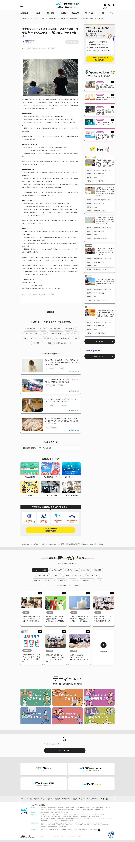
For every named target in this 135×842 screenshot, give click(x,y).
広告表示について (49, 799)
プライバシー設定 (74, 799)
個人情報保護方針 (77, 836)
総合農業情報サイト (85, 816)
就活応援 (63, 13)
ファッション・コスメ (30, 333)
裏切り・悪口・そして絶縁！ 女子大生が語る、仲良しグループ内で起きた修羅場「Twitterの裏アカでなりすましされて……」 (62, 362)
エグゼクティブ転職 (89, 823)
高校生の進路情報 (45, 812)
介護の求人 (43, 826)
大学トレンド (45, 48)
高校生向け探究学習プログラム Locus (59, 812)
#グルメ (58, 405)
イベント (112, 13)
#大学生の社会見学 (56, 570)
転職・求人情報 (80, 807)
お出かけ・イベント (56, 333)
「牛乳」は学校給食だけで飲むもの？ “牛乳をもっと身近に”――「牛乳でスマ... (79, 619)
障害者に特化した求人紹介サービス (66, 809)
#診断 (99, 580)
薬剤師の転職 (61, 824)
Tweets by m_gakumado (92, 350)
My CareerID (69, 818)
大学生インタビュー (37, 338)
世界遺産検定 (76, 816)
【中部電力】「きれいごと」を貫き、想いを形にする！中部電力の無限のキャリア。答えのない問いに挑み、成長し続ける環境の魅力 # (105, 191)
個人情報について (36, 799)
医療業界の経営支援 (52, 826)
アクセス (48, 836)
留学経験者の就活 (52, 807)
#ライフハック (49, 405)
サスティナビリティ (56, 836)
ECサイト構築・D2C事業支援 (48, 818)
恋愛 (43, 18)
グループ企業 (69, 836)
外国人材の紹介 (62, 826)
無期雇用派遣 (105, 824)
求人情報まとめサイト (46, 814)
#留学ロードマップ (72, 570)
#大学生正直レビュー (87, 580)
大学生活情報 (101, 814)
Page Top (107, 799)
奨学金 (49, 338)
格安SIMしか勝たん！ (62, 343)
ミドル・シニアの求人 (51, 809)
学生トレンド (31, 328)
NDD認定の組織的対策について (91, 799)
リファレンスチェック (94, 829)
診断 (75, 333)
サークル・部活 (69, 328)
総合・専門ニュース (57, 814)
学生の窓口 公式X (100, 356)
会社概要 (43, 836)
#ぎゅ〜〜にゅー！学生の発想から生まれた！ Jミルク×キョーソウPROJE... (55, 619)
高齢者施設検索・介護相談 (67, 820)
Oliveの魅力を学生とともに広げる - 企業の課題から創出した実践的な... (105, 87)
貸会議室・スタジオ (72, 829)
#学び (53, 385)
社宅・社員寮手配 (83, 829)
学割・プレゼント (89, 13)
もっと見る (100, 341)
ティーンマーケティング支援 (89, 814)
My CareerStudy (60, 818)
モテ (29, 48)
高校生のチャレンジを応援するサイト (72, 814)
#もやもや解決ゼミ (62, 585)
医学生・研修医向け (70, 807)
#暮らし (48, 385)
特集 (103, 13)
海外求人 (88, 807)
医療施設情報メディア (78, 818)
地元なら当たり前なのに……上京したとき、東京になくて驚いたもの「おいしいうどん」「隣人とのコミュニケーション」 (61, 421)
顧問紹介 (54, 824)
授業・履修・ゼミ (55, 328)
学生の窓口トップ (24, 18)
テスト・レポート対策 (62, 338)
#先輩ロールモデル (42, 575)
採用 (63, 836)
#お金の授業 (61, 580)
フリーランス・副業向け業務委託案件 (84, 809)
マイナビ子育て (95, 816)
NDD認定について (82, 799)
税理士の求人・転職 (45, 824)
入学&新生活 (24, 13)
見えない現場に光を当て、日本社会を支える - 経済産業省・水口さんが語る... (105, 112)
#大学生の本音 (49, 368)
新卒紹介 (71, 823)
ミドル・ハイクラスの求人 (98, 807)
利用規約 (31, 799)
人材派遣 (43, 823)
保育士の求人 (97, 824)
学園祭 (76, 338)
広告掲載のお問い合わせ (66, 799)
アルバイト (108, 807)
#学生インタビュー (92, 575)
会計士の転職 (99, 823)
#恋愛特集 (73, 580)
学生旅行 (42, 328)
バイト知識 (36, 343)
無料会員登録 (51, 530)
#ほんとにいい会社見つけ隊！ (73, 575)
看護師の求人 (69, 824)
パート (42, 809)
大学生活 (37, 13)
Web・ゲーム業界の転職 (52, 823)
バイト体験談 (48, 343)
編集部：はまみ (30, 41)
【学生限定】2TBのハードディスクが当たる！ (37, 448)
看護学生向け (61, 807)
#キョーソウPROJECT (40, 570)
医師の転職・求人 (88, 824)
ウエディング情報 (67, 816)
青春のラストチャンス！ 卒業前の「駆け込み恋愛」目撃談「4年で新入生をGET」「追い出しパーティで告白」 (76, 18)
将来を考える (50, 13)
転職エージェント (79, 823)
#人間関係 (60, 385)
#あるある (54, 427)
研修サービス (44, 829)
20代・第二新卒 (63, 823)
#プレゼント (56, 575)
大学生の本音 (36, 48)
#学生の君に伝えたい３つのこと (43, 580)
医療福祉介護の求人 (99, 809)
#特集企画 (75, 585)
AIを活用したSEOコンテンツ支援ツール (50, 820)
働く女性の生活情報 (45, 816)
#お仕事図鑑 (97, 570)
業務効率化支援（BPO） (54, 829)
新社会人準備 (75, 13)
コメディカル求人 (78, 824)
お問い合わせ (43, 799)
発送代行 (64, 829)
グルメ (44, 333)
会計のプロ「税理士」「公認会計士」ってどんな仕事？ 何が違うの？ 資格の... (105, 137)
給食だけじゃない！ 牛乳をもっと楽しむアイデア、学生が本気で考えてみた (103, 619)
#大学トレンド (59, 368)
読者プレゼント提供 (57, 799)
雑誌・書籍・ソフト (56, 816)
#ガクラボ (86, 570)
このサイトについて (24, 799)
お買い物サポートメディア (91, 818)
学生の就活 (43, 807)
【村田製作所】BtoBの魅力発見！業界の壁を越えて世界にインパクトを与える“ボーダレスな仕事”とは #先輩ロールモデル (105, 314)
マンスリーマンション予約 (105, 818)
